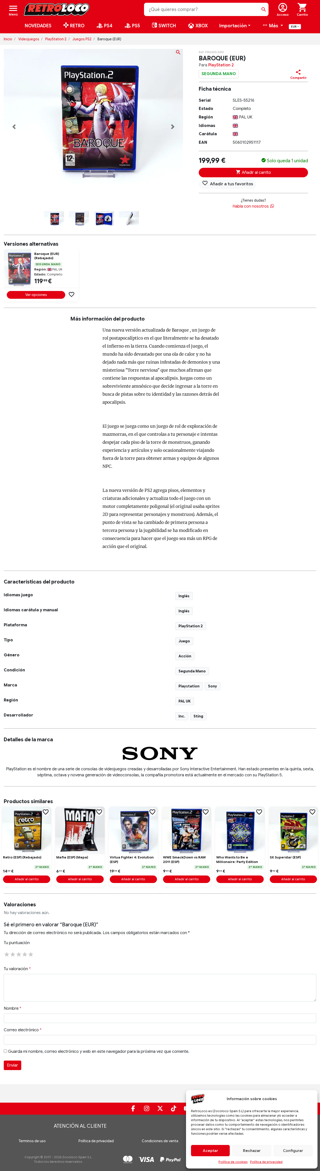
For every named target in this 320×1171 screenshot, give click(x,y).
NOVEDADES (38, 26)
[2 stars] (13, 954)
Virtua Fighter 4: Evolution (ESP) (132, 859)
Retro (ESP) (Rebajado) (22, 857)
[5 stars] (31, 954)
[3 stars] (19, 954)
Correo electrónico (23, 1030)
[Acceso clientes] (283, 10)
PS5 (135, 26)
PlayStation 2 (55, 39)
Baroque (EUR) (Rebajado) (46, 256)
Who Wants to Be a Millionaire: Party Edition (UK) (237, 859)
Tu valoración (17, 968)
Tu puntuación (17, 942)
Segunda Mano (192, 671)
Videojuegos (28, 39)
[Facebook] (133, 1108)
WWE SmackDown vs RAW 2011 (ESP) (184, 859)
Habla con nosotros (251, 206)
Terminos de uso (32, 1141)
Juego (184, 641)
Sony (212, 686)
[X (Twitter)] (160, 1108)
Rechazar (251, 1150)
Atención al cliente (80, 1126)
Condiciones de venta (160, 1141)
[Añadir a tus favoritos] (71, 294)
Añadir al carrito (256, 172)
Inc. (181, 716)
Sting (198, 716)
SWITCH (167, 26)
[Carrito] (302, 10)
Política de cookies (233, 1162)
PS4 (107, 26)
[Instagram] (146, 1108)
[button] (14, 127)
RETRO (76, 26)
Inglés (184, 596)
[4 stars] (25, 954)
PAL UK (184, 701)
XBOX (201, 26)
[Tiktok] (173, 1108)
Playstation (189, 686)
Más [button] (273, 26)
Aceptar (210, 1150)
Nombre (12, 1008)
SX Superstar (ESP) (285, 857)
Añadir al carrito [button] (27, 879)
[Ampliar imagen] (178, 53)
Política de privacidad (266, 1162)
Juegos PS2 (82, 39)
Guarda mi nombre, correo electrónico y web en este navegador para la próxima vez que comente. (98, 1051)
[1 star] (7, 954)
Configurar (293, 1150)
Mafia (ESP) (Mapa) (72, 857)
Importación (233, 26)
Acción (184, 656)
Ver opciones (36, 294)
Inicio (8, 39)
